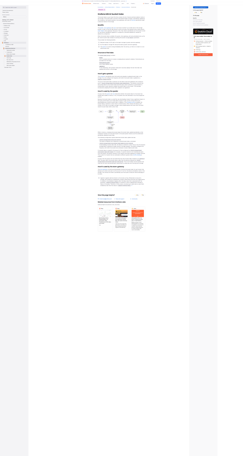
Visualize (6, 38)
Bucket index (9, 55)
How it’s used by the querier (199, 23)
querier (101, 27)
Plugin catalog (5, 12)
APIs (5, 40)
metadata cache (131, 102)
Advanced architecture (126, 7)
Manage (6, 33)
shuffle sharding (137, 155)
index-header (101, 30)
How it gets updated (197, 21)
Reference (118, 7)
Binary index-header (11, 54)
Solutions (104, 3)
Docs (128, 3)
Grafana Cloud (96, 3)
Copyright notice (7, 67)
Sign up (158, 3)
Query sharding (10, 63)
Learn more (123, 1)
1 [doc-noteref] (126, 27)
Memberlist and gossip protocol (13, 61)
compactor (102, 76)
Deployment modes (11, 50)
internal (133, 20)
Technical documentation (7, 10)
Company (133, 3)
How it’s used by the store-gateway (200, 24)
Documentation (100, 7)
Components (9, 52)
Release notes (7, 25)
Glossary (7, 46)
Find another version (6, 21)
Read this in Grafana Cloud (200, 7)
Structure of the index (197, 19)
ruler (115, 27)
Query (5, 37)
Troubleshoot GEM (9, 44)
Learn (123, 3)
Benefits (195, 18)
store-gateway (107, 27)
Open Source (116, 3)
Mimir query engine (11, 65)
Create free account (203, 54)
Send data (6, 35)
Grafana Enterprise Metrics (110, 7)
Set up (5, 29)
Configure (6, 31)
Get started (6, 27)
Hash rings (9, 57)
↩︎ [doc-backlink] (131, 185)
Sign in (152, 3)
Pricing (110, 3)
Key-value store (10, 59)
